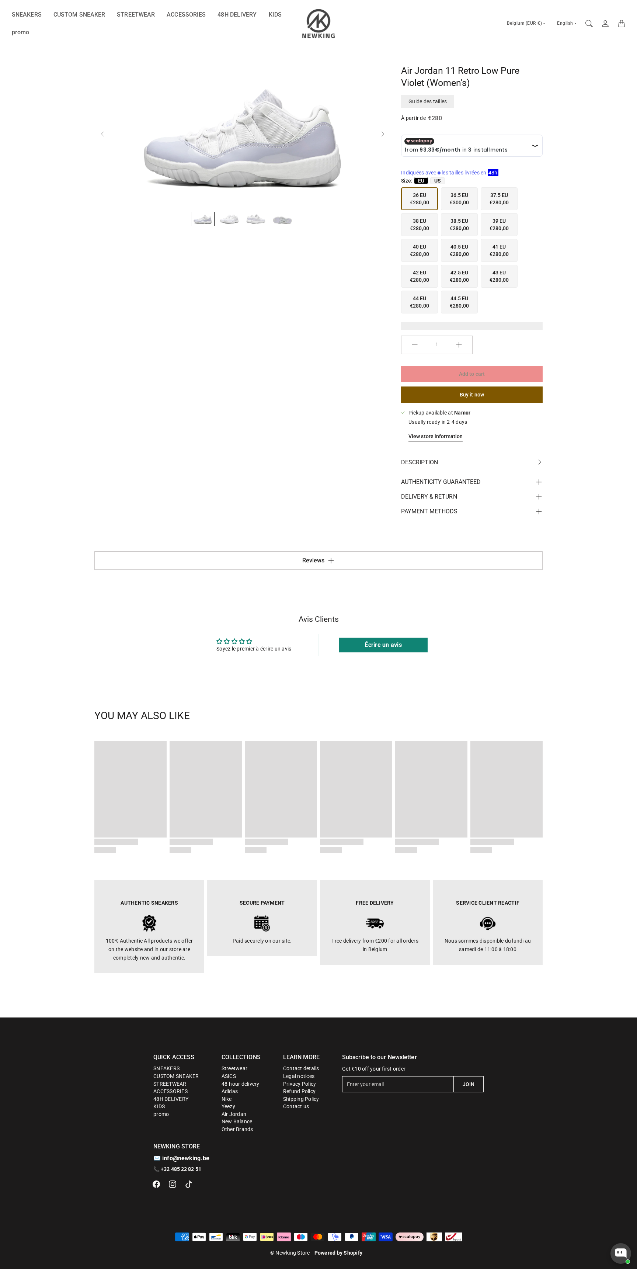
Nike (227, 1099)
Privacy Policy (299, 1084)
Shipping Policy (301, 1099)
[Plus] (459, 345)
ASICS (229, 1076)
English (565, 23)
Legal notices (298, 1076)
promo (20, 32)
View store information (435, 436)
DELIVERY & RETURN (429, 496)
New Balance (237, 1121)
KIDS (275, 14)
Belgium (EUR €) (524, 23)
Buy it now (472, 395)
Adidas (230, 1091)
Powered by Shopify (338, 1253)
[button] (156, 1184)
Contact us (296, 1106)
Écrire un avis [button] (383, 644)
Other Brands (237, 1129)
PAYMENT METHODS (429, 511)
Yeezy (228, 1106)
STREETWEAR (136, 14)
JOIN (468, 1084)
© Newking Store (290, 1253)
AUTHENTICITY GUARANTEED (441, 481)
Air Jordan (234, 1114)
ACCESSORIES (186, 14)
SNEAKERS (27, 14)
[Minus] (414, 345)
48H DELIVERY (237, 14)
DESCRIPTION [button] (419, 462)
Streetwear (235, 1068)
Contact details (301, 1068)
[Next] (380, 134)
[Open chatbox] (620, 1253)
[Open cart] (621, 23)
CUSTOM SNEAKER (79, 14)
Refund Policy (299, 1091)
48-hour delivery (241, 1084)
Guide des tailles (427, 101)
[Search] (589, 23)
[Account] (605, 23)
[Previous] (105, 134)
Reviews (313, 560)
